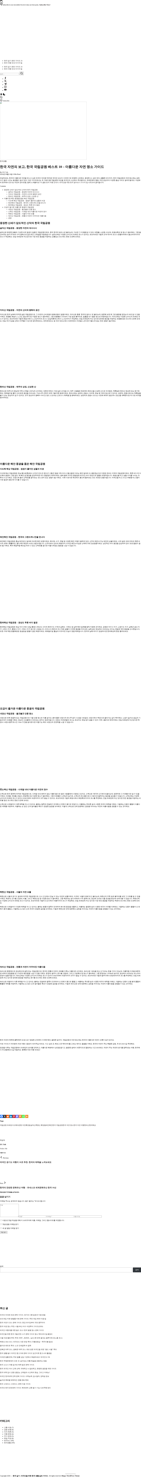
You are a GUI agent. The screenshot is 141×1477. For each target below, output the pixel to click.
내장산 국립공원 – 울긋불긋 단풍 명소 (22, 209)
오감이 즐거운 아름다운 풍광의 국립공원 (19, 207)
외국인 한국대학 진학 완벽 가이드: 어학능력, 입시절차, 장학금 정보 (24, 1376)
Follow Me (3, 1148)
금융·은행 (7, 1430)
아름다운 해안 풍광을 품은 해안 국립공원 (19, 198)
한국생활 (7, 1443)
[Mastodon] (17, 1116)
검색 (1, 1266)
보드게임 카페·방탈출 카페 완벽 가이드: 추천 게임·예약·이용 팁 (23, 1319)
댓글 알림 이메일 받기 (10, 1224)
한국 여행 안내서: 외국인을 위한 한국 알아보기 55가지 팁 (67, 182)
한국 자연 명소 (68, 1125)
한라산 (86, 1125)
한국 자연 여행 (78, 1125)
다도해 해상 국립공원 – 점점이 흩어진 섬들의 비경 (26, 201)
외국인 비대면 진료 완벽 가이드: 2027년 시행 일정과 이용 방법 (22, 1315)
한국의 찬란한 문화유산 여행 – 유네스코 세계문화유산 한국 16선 (28, 1187)
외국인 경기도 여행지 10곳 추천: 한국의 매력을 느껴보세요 (25, 1162)
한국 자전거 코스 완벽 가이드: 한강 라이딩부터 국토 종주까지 (22, 1322)
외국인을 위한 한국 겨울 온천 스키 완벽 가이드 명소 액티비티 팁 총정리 (26, 1334)
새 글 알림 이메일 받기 (10, 1228)
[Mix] (20, 1116)
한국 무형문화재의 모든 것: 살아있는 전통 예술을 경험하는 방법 (23, 1361)
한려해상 (92, 1125)
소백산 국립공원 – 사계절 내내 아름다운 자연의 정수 (27, 211)
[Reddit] (7, 1116)
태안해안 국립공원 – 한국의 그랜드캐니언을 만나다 (27, 203)
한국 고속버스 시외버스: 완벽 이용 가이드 (15, 1384)
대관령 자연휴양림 (24, 1125)
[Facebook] (1, 1116)
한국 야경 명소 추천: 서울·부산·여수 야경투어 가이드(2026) (21, 1326)
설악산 (33, 1125)
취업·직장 (7, 1438)
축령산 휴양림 (41, 1125)
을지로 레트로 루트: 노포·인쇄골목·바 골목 (15, 1345)
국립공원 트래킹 (6, 1125)
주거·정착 (7, 1436)
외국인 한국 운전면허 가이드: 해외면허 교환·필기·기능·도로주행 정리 (25, 1388)
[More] (27, 1116)
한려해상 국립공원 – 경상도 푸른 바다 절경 (24, 205)
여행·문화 (7, 1434)
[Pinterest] (13, 1116)
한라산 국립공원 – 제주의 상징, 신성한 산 (23, 196)
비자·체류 (7, 1432)
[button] (70, 94)
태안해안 (49, 1125)
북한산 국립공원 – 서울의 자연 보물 (21, 214)
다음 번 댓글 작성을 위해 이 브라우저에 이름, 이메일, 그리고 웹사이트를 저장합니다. (33, 1220)
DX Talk (5, 172)
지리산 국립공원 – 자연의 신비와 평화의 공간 (24, 194)
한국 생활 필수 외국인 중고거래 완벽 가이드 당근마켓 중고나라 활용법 (26, 1353)
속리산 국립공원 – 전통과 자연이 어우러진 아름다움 (27, 216)
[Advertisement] (62, 1084)
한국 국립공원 (57, 1125)
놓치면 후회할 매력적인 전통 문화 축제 (14, 1380)
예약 (137, 395)
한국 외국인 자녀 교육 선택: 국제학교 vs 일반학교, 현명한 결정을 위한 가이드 (28, 1368)
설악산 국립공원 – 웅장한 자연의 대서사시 (23, 192)
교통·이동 (7, 1427)
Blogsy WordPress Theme (71, 1476)
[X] (4, 1116)
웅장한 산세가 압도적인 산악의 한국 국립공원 (21, 190)
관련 (10, 218)
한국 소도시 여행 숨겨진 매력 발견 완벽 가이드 (17, 1365)
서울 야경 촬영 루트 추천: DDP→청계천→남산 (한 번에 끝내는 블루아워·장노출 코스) (31, 1338)
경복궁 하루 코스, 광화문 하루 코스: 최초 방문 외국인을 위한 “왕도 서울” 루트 (28, 1349)
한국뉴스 (7, 1440)
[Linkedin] (10, 1116)
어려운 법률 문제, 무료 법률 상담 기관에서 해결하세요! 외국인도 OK (25, 1357)
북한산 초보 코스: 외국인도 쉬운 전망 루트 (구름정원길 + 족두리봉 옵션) (26, 1342)
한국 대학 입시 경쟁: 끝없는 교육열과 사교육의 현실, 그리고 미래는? (25, 1372)
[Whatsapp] (23, 1116)
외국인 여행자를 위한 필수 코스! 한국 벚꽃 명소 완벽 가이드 (22, 1330)
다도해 (14, 1125)
